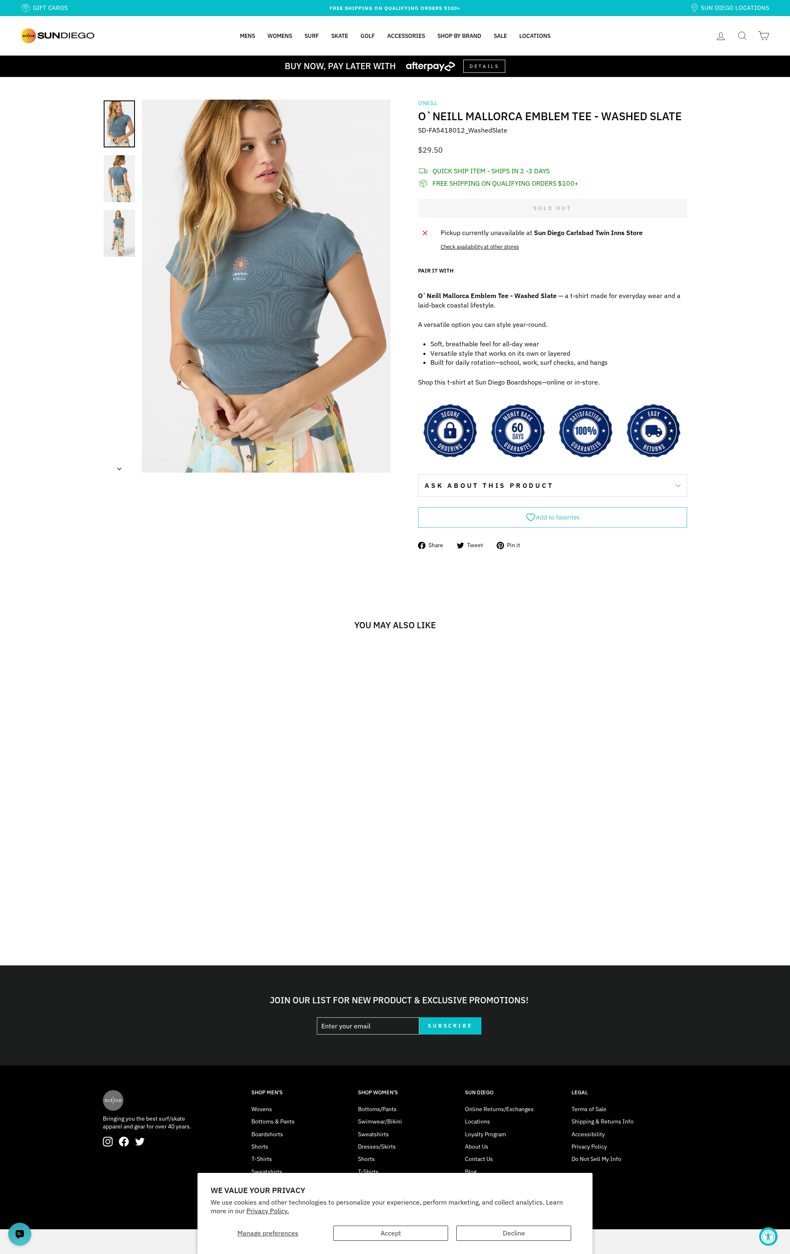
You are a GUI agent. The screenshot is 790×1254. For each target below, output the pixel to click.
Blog (470, 1171)
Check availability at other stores (480, 246)
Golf (367, 36)
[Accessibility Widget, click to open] (768, 1236)
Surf (311, 36)
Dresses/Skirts (377, 1146)
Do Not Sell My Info (596, 1159)
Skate (339, 36)
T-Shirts (261, 1159)
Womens (279, 36)
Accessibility (588, 1134)
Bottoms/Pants (377, 1109)
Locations (535, 36)
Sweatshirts (266, 1171)
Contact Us (479, 1159)
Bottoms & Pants (273, 1121)
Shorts (259, 1146)
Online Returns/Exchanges (499, 1109)
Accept (391, 1233)
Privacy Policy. (267, 1211)
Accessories (406, 36)
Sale (500, 36)
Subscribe (450, 1025)
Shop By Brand (459, 36)
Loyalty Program (485, 1134)
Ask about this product (489, 485)
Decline (514, 1233)
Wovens (261, 1109)
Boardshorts (267, 1134)
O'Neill (428, 103)
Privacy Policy (589, 1146)
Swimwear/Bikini (380, 1121)
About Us (476, 1146)
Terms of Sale (589, 1109)
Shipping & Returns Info (603, 1121)
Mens (247, 36)
